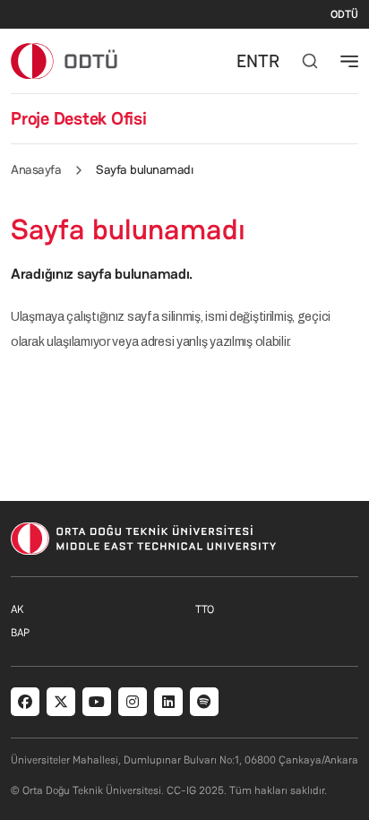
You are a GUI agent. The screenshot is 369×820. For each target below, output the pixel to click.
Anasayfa (36, 169)
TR (268, 61)
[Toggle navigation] (349, 61)
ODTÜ (344, 14)
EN (247, 61)
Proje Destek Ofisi (79, 118)
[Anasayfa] (65, 60)
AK (17, 609)
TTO (204, 609)
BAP (20, 633)
